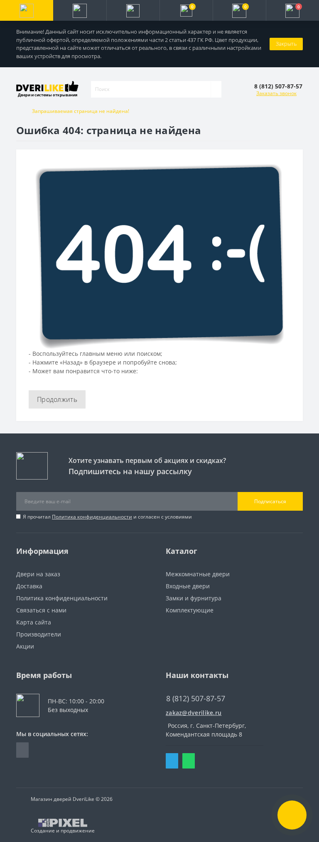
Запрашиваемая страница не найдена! (80, 111)
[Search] (216, 89)
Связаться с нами (41, 610)
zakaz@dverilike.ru (193, 713)
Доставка (29, 586)
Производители (38, 634)
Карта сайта (33, 622)
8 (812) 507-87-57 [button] (195, 698)
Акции (25, 646)
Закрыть (286, 43)
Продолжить (57, 399)
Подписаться (270, 501)
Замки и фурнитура (193, 598)
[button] (133, 10)
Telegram (172, 761)
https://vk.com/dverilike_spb (22, 750)
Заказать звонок (276, 93)
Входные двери (188, 586)
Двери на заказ (38, 574)
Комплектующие (189, 610)
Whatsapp (188, 761)
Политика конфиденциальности (92, 516)
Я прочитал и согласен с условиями (107, 516)
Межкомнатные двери (198, 574)
